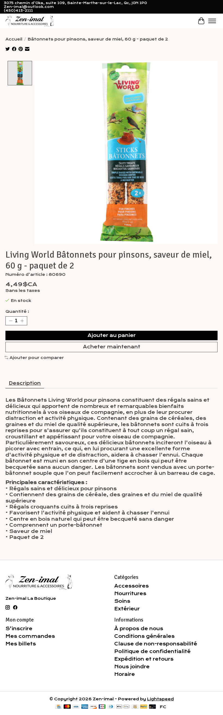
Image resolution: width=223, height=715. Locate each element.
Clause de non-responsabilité (155, 644)
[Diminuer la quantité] (10, 320)
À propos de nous (138, 628)
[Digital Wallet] (123, 707)
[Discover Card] (93, 707)
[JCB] (102, 707)
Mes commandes (30, 636)
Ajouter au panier (112, 335)
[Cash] (135, 707)
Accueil (13, 39)
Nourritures (130, 593)
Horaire (124, 674)
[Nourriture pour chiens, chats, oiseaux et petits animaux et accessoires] (29, 20)
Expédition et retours (144, 659)
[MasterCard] (67, 707)
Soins (122, 601)
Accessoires (131, 586)
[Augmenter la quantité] (22, 320)
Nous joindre (132, 666)
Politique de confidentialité (152, 651)
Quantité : (17, 311)
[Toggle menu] (212, 20)
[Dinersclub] (110, 707)
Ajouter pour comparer (37, 357)
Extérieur (127, 608)
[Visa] (75, 707)
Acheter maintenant (111, 346)
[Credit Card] (58, 707)
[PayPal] (143, 707)
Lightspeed (160, 699)
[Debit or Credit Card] (152, 707)
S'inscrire (18, 628)
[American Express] (84, 707)
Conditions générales (144, 636)
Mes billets (20, 644)
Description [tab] (25, 383)
